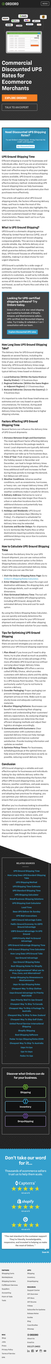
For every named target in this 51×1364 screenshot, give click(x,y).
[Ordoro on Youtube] (45, 1351)
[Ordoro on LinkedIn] (28, 1351)
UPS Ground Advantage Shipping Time (26, 945)
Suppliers (5, 1289)
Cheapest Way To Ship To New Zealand (26, 1015)
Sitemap (30, 1329)
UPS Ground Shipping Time (26, 871)
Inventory (31, 1277)
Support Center (33, 1290)
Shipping (30, 1273)
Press (4, 1346)
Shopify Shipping (26, 1030)
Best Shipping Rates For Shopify (26, 966)
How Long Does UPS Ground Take (26, 953)
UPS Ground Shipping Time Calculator (26, 949)
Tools (4, 1300)
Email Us (30, 1342)
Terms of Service (8, 1354)
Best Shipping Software (26, 1035)
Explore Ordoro (16, 98)
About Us (31, 1339)
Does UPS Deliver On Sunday (26, 911)
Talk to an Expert (17, 107)
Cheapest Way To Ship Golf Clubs (26, 1019)
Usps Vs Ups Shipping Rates (26, 984)
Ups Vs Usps (26, 1051)
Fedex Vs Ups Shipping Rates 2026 (27, 1039)
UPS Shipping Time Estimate (26, 886)
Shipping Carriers (9, 1281)
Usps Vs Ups (26, 1047)
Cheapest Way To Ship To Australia (26, 1043)
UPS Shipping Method (26, 882)
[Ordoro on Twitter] (37, 1351)
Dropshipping (32, 1281)
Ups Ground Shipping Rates (26, 962)
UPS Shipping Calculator (26, 895)
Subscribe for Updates (36, 1310)
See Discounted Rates (25, 146)
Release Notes (33, 1313)
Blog (29, 1321)
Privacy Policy (7, 1350)
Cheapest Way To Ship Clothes (26, 988)
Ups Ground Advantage (26, 958)
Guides (30, 1317)
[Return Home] (10, 4)
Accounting (6, 1293)
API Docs (30, 1298)
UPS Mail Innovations (26, 916)
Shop (4, 1338)
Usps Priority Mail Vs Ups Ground (27, 1000)
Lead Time (26, 907)
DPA (3, 1357)
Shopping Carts (8, 1273)
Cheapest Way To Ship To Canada (26, 1004)
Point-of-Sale (7, 1297)
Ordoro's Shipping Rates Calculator (21, 579)
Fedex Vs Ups (26, 1056)
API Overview (32, 1294)
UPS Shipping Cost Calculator (26, 903)
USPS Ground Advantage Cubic (27, 920)
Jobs (4, 1342)
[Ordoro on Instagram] (41, 1351)
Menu (45, 4)
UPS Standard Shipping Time (27, 890)
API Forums (31, 1302)
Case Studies (32, 1325)
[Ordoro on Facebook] (32, 1351)
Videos (30, 1306)
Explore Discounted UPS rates (22, 332)
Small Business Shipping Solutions (26, 899)
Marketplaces (7, 1277)
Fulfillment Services (10, 1285)
